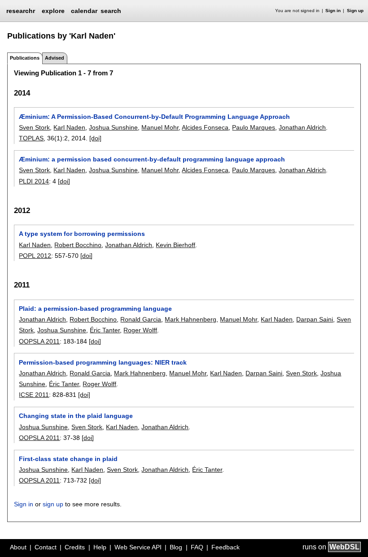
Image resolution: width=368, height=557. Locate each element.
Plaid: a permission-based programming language (95, 308)
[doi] (95, 138)
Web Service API (138, 547)
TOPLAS (31, 138)
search (111, 10)
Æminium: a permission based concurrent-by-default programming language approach (152, 159)
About (18, 547)
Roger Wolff (140, 330)
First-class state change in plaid (68, 458)
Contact (46, 547)
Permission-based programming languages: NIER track (103, 362)
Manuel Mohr (160, 127)
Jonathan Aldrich (302, 127)
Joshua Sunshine (113, 127)
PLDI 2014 (34, 181)
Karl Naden (69, 127)
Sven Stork (34, 127)
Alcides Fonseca (205, 127)
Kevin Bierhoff (175, 244)
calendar (84, 10)
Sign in (333, 10)
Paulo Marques (253, 127)
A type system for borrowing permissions (82, 233)
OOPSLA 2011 (39, 341)
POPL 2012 (35, 255)
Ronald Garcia (140, 319)
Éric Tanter (105, 330)
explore (53, 10)
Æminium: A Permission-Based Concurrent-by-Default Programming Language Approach (154, 116)
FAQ (197, 547)
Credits (75, 547)
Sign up (355, 10)
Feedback (225, 547)
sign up (53, 504)
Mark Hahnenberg (190, 319)
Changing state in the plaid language (76, 415)
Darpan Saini (314, 319)
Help (99, 547)
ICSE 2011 (34, 394)
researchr (20, 10)
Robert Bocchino (77, 244)
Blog (176, 547)
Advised (54, 58)
